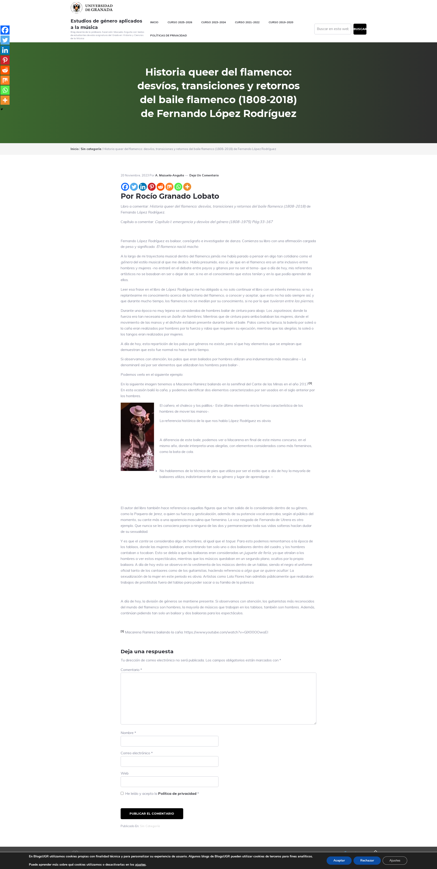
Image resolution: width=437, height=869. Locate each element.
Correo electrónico (137, 753)
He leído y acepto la (162, 793)
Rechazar (367, 860)
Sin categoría (150, 826)
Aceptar (339, 860)
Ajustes (394, 860)
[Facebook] (125, 187)
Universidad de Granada (92, 8)
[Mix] (169, 187)
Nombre (128, 732)
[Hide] (2, 109)
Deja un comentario (204, 175)
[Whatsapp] (178, 187)
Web (125, 773)
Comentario (131, 669)
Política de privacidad (177, 793)
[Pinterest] (152, 187)
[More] (187, 187)
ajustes (140, 865)
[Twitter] (134, 187)
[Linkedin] (143, 187)
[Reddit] (161, 187)
